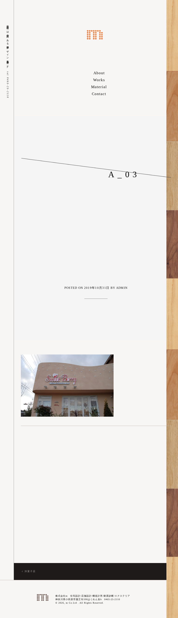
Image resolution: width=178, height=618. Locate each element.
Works (99, 80)
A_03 (124, 174)
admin (122, 288)
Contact (99, 94)
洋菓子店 (30, 571)
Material (99, 87)
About (99, 73)
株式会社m (95, 34)
